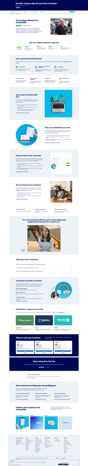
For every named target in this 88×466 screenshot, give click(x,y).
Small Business (26, 11)
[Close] (78, 461)
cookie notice (42, 462)
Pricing (16, 11)
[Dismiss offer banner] (78, 1)
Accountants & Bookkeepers (34, 11)
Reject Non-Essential (63, 462)
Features (20, 11)
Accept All (63, 464)
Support (42, 11)
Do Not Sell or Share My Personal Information (15, 464)
